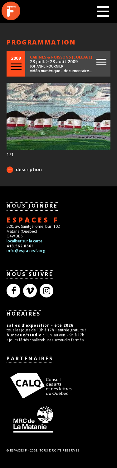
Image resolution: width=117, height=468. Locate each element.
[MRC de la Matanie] (56, 419)
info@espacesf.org (26, 250)
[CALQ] (56, 385)
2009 (16, 58)
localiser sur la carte (24, 241)
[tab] (24, 170)
